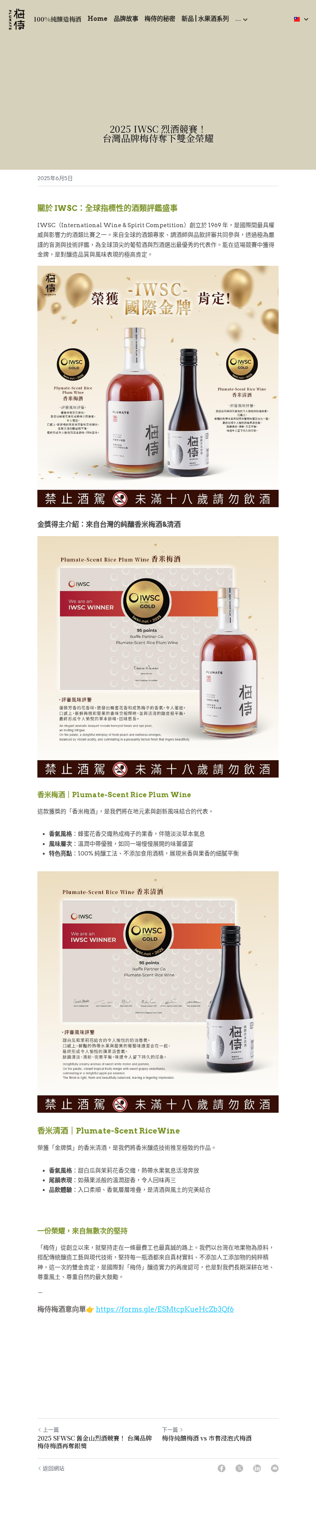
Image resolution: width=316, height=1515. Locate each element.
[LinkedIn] (257, 1468)
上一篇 (51, 1430)
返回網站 (53, 1468)
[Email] (275, 1468)
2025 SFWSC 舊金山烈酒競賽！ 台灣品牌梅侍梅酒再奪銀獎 (94, 1442)
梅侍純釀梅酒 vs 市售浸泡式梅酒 (207, 1438)
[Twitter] (239, 1468)
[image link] (17, 18)
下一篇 (170, 1430)
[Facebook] (221, 1468)
